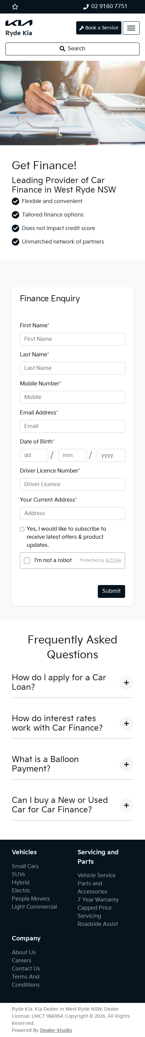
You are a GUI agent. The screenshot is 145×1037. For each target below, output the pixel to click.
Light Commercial (34, 907)
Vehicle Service (97, 875)
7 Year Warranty (98, 900)
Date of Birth (37, 442)
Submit (111, 591)
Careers (21, 961)
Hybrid (20, 883)
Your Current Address (48, 500)
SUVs (18, 874)
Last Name (34, 355)
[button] (131, 28)
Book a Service (101, 28)
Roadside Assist (98, 924)
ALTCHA (113, 560)
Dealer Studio (56, 1030)
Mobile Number (40, 384)
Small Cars (25, 866)
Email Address (39, 413)
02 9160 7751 (109, 6)
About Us (24, 953)
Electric (21, 891)
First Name (34, 326)
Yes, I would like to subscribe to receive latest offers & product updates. (66, 537)
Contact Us (26, 969)
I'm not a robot (53, 560)
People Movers (31, 899)
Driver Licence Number (50, 471)
